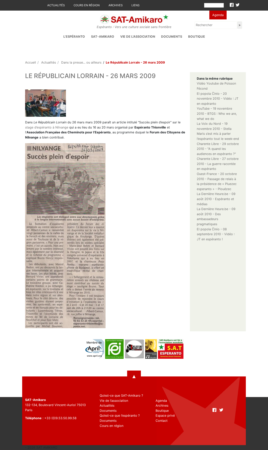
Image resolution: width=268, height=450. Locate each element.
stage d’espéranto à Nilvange (46, 127)
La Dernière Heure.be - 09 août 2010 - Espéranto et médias (216, 199)
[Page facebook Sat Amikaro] (232, 5)
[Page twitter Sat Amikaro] (238, 5)
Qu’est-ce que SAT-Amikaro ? (121, 395)
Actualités (56, 5)
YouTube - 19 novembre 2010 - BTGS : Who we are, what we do (217, 113)
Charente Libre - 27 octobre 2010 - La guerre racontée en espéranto (218, 164)
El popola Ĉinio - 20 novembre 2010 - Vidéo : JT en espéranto (217, 99)
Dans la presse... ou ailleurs (81, 62)
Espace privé (165, 415)
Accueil (30, 62)
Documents (171, 36)
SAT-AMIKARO (102, 36)
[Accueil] (134, 19)
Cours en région (87, 5)
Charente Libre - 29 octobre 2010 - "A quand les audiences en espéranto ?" (218, 149)
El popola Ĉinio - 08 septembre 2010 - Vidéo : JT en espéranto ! (216, 234)
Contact (162, 421)
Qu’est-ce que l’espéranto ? (120, 415)
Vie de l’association (137, 36)
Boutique (196, 36)
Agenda (218, 15)
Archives (115, 5)
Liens (135, 5)
